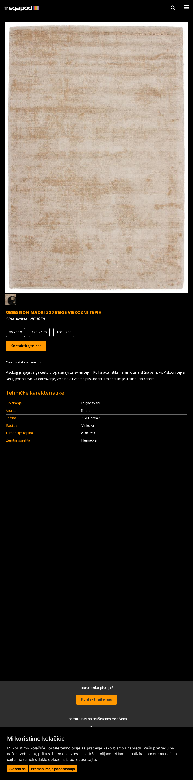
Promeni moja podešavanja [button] (53, 769)
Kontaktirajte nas (26, 345)
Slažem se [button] (17, 769)
